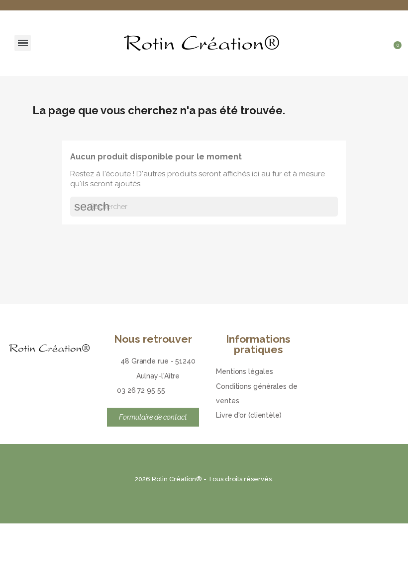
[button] (378, 33)
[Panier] (394, 52)
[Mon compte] (395, 33)
